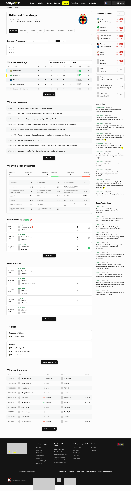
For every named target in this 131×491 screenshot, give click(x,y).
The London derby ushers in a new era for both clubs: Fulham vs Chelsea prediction (109, 275)
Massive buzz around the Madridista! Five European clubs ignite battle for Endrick (48, 146)
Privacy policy (80, 471)
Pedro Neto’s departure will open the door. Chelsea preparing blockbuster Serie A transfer (109, 173)
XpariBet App (39, 463)
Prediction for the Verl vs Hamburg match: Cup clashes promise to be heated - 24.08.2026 (109, 246)
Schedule (23, 30)
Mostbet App (39, 452)
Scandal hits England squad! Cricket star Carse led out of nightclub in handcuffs (109, 146)
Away (63, 41)
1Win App (38, 447)
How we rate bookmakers (105, 471)
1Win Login (76, 450)
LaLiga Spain (19, 355)
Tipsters (93, 450)
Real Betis (16, 75)
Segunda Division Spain (22, 351)
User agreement (91, 471)
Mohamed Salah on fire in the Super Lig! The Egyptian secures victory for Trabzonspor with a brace (110, 137)
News (32, 3)
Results (32, 30)
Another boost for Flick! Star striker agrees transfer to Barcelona (41, 151)
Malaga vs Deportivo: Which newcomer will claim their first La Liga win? (110, 293)
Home (52, 41)
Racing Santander (19, 84)
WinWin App (39, 458)
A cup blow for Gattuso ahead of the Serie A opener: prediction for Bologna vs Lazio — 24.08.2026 (110, 256)
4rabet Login (76, 458)
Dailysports (9, 7)
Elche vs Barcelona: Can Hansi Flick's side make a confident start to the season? (109, 219)
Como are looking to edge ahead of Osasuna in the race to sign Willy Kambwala (47, 124)
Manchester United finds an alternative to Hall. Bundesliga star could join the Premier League (109, 155)
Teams (65, 3)
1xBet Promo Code (59, 449)
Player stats (50, 30)
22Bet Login (76, 455)
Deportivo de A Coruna (20, 89)
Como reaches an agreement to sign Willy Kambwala (37, 119)
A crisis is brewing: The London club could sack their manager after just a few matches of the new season (110, 127)
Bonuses (83, 3)
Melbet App (39, 450)
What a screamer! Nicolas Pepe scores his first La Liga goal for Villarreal (44, 135)
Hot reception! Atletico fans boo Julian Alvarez (35, 108)
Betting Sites (93, 3)
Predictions (40, 3)
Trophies (70, 30)
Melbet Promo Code (59, 457)
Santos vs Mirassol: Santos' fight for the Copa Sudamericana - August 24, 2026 (109, 228)
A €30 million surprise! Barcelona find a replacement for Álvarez (41, 130)
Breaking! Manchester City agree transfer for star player (110, 195)
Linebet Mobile (40, 455)
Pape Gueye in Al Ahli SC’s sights (30, 140)
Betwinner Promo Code (60, 454)
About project (62, 471)
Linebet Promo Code (59, 460)
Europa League (19, 336)
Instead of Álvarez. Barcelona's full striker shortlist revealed (40, 113)
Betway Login (76, 461)
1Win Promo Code (59, 452)
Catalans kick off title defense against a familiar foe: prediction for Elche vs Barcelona (108, 210)
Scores (49, 3)
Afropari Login (77, 447)
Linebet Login (76, 452)
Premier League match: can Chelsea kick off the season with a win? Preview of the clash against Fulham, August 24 (110, 284)
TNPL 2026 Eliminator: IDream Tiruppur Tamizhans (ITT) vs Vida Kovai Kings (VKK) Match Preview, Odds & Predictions (110, 236)
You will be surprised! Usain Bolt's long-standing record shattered (109, 110)
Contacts (71, 471)
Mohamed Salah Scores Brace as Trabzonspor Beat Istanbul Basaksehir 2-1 (109, 118)
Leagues (57, 3)
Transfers (74, 3)
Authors (93, 447)
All (58, 41)
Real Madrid (17, 70)
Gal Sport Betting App (41, 461)
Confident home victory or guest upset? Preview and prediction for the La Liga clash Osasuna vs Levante (110, 266)
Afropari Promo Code (60, 462)
